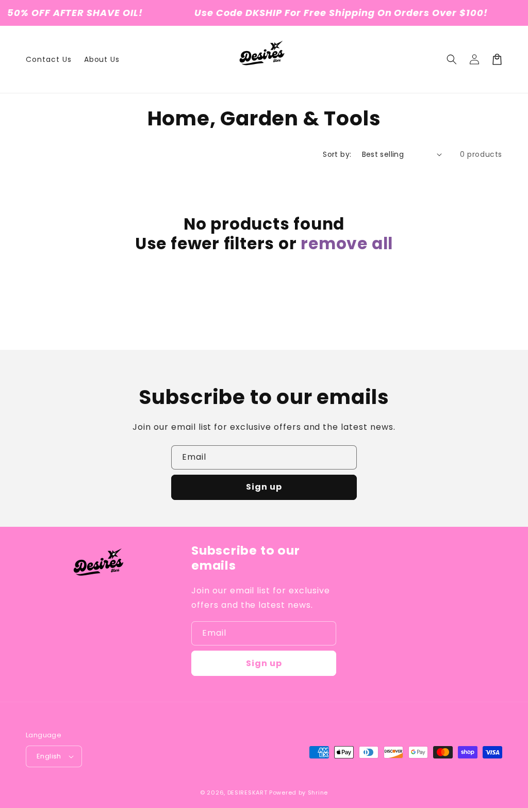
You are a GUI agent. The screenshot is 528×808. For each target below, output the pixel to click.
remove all (347, 243)
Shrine (318, 792)
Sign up (264, 487)
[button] (451, 59)
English (49, 756)
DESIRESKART (247, 792)
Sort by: (337, 154)
